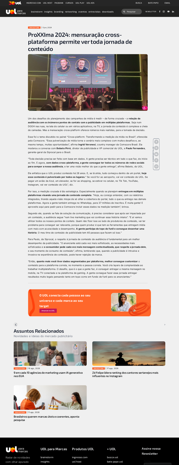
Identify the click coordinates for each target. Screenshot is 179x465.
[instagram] (164, 11)
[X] (156, 148)
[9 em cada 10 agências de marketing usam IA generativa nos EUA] (50, 343)
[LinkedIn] (156, 154)
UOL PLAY (80, 3)
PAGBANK (59, 3)
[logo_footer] (17, 447)
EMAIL (167, 3)
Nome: (147, 461)
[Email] (156, 166)
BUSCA (139, 3)
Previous (20, 324)
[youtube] (168, 11)
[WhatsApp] (156, 160)
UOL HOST (47, 3)
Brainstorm (34, 27)
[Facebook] (156, 142)
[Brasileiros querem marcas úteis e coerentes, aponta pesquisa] (50, 387)
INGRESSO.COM (33, 3)
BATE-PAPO (153, 3)
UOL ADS (90, 3)
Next (160, 324)
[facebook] (160, 11)
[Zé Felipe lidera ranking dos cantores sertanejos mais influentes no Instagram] (128, 343)
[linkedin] (173, 11)
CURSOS (69, 3)
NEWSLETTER (150, 11)
